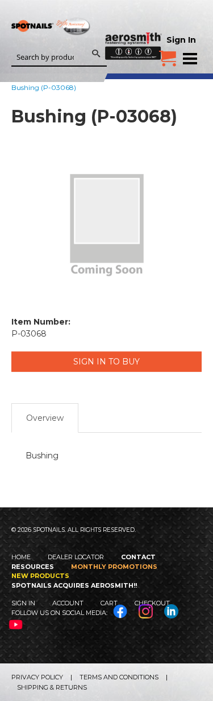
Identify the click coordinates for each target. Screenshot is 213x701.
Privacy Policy (37, 677)
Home (21, 557)
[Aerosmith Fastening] (133, 29)
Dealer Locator (76, 557)
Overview (45, 418)
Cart (109, 603)
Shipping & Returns (52, 687)
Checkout (152, 603)
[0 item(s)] (167, 54)
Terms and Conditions (119, 677)
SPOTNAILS (51, 44)
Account (67, 603)
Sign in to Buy (106, 361)
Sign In (181, 40)
